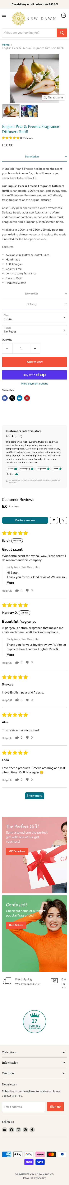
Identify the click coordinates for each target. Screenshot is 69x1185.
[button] (11, 111)
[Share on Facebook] (5, 398)
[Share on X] (12, 398)
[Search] (62, 32)
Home (6, 44)
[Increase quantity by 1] (35, 348)
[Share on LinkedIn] (19, 398)
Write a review (25, 520)
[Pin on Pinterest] (27, 398)
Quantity (7, 339)
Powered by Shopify (34, 1178)
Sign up (55, 1107)
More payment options (34, 383)
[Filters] (54, 520)
